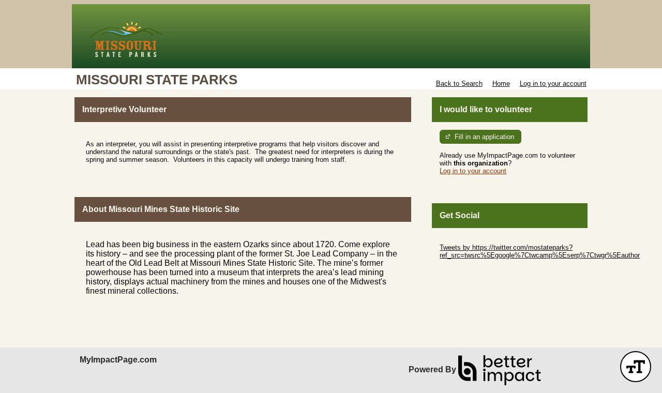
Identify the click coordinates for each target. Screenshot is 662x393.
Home (501, 83)
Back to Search (459, 83)
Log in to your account (553, 83)
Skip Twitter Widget (469, 240)
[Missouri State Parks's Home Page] (331, 36)
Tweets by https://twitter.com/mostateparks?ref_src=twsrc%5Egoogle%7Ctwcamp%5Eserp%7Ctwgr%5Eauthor (540, 251)
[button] (635, 366)
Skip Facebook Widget (473, 271)
